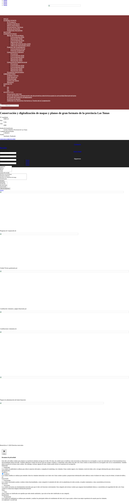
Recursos (10, 82)
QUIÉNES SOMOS (10, 20)
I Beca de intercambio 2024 (20, 45)
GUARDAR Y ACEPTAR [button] (9, 500)
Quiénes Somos (12, 75)
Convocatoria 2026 (17, 37)
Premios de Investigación (16, 47)
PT (8, 89)
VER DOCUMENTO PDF (7, 139)
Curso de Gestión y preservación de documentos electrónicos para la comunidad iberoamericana (41, 96)
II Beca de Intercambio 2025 (21, 44)
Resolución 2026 (16, 39)
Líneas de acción (4, 173)
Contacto (77, 144)
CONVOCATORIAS (10, 34)
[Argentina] (6, 166)
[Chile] (6, 171)
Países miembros (13, 24)
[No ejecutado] (3, 185)
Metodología (11, 79)
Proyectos (14, 54)
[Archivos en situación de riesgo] (13, 177)
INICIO (6, 19)
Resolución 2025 (16, 42)
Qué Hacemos (12, 77)
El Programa (11, 22)
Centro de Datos (13, 80)
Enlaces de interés (13, 29)
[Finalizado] (3, 184)
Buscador (3, 148)
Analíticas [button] (4, 472)
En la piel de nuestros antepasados (19, 97)
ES (4, 85)
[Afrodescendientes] (13, 176)
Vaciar (2, 190)
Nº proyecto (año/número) (7, 161)
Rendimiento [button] (5, 495)
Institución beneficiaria (6, 154)
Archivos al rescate (13, 99)
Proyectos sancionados (15, 72)
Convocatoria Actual (18, 49)
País (1, 165)
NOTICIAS (7, 32)
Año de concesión (5, 158)
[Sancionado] (3, 187)
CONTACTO (8, 84)
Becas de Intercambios (15, 35)
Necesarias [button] (5, 483)
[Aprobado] (3, 182)
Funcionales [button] (5, 478)
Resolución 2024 (16, 60)
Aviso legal (77, 151)
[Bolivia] (6, 168)
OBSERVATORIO (9, 74)
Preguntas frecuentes (14, 30)
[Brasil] (6, 169)
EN (8, 91)
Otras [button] (3, 490)
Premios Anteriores (17, 50)
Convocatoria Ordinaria (15, 52)
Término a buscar (5, 151)
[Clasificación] (13, 179)
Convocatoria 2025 (17, 40)
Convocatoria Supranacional (17, 62)
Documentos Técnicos (15, 27)
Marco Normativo (13, 25)
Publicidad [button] (5, 465)
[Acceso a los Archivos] (13, 174)
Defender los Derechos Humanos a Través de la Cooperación (28, 101)
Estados (2, 180)
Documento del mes (14, 94)
